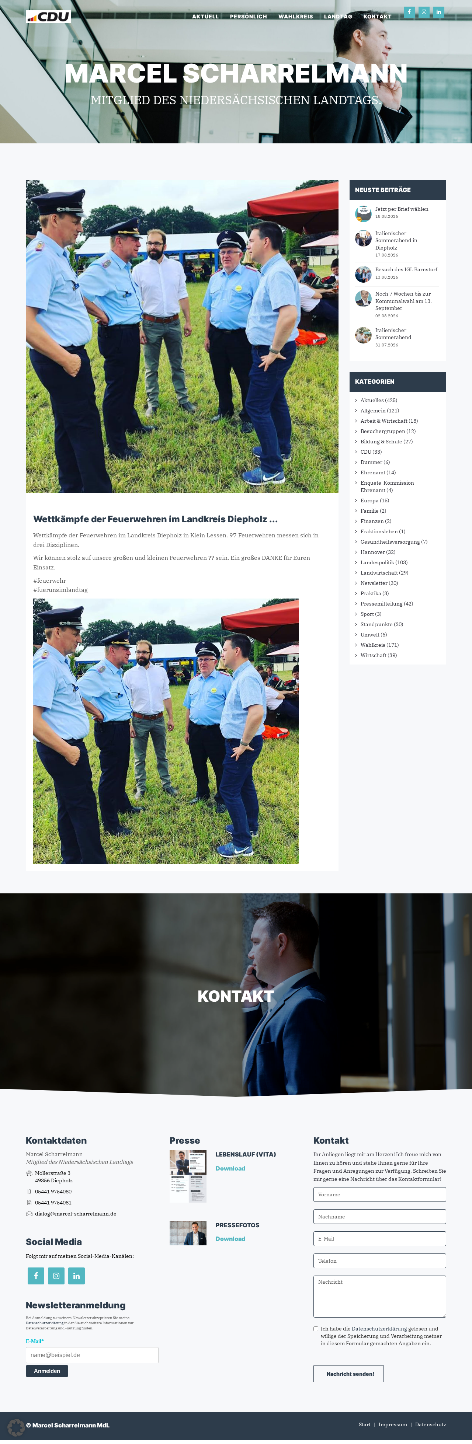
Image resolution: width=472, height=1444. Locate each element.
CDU (366, 452)
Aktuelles (372, 400)
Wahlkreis (295, 16)
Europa (370, 500)
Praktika (371, 593)
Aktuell (205, 16)
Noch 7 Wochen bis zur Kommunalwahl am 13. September (403, 300)
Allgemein (373, 410)
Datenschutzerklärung (44, 1323)
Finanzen (372, 521)
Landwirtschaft (379, 572)
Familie (370, 511)
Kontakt (378, 16)
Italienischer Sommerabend (393, 334)
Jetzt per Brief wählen (401, 209)
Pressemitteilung (382, 603)
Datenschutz (430, 1424)
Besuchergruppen (383, 431)
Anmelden (47, 1371)
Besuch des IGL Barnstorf (406, 269)
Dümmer (371, 462)
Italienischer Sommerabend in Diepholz (396, 240)
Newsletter (374, 583)
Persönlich (248, 16)
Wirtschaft (373, 655)
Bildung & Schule (381, 441)
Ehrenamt (373, 472)
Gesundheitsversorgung (390, 541)
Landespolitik (377, 562)
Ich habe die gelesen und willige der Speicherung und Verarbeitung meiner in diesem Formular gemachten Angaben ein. (381, 1336)
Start (365, 1424)
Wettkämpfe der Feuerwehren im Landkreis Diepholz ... (155, 519)
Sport (367, 614)
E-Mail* (35, 1341)
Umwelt (370, 634)
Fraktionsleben (379, 531)
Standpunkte (377, 624)
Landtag (338, 16)
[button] (16, 1428)
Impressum (393, 1424)
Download (231, 1168)
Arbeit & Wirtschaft (384, 421)
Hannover (373, 552)
